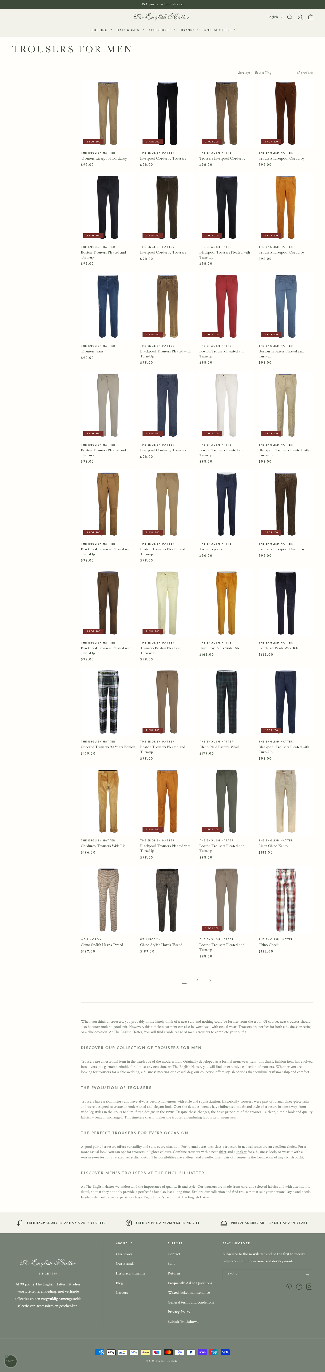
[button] (100, 30)
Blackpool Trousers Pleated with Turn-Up (224, 254)
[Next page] (210, 980)
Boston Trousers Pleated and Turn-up (103, 254)
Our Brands (125, 1263)
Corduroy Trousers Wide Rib (103, 846)
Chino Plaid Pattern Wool (219, 747)
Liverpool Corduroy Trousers (163, 158)
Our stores (124, 1254)
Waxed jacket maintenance (189, 1292)
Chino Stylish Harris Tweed (102, 945)
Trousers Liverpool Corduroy (104, 158)
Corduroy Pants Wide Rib (219, 648)
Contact (174, 1254)
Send (171, 1263)
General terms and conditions (191, 1302)
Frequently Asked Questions (190, 1283)
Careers (122, 1292)
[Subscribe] (307, 1274)
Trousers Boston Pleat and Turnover (161, 650)
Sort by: (244, 72)
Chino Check (269, 945)
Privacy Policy (179, 1311)
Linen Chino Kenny (273, 846)
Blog (119, 1283)
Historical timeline (130, 1273)
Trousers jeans (92, 351)
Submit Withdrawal (183, 1321)
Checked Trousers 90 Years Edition (108, 747)
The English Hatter (167, 1361)
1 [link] (184, 979)
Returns (174, 1273)
